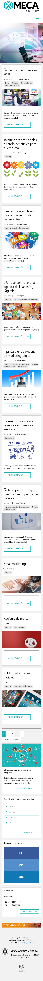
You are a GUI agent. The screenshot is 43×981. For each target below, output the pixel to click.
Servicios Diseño (26, 83)
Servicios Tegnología (12, 85)
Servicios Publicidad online (23, 686)
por (23, 79)
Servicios (15, 83)
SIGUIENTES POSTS (10, 739)
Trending (8, 157)
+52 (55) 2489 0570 (12, 901)
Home (7, 83)
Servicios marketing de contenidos (17, 228)
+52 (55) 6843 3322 (12, 905)
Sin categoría (22, 367)
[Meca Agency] (21, 6)
